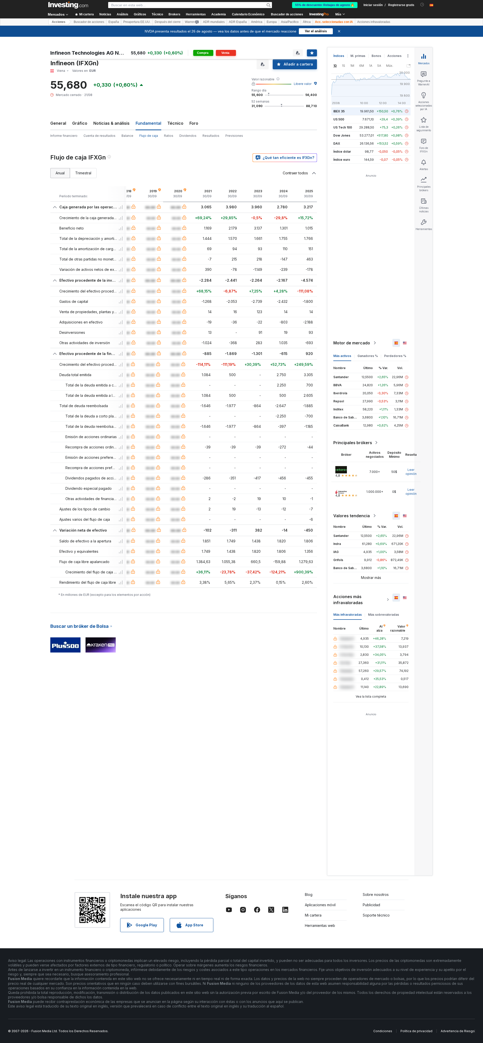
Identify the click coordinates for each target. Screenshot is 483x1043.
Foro (193, 123)
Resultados (211, 136)
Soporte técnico (376, 915)
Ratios (168, 136)
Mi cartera (313, 915)
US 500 (338, 119)
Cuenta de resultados (99, 136)
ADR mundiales (214, 22)
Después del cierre (168, 22)
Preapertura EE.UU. (136, 22)
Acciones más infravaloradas (348, 599)
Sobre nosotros (376, 894)
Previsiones (234, 136)
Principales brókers (352, 442)
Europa (272, 22)
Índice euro (341, 159)
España (113, 22)
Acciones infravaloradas (373, 22)
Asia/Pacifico (290, 22)
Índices (338, 56)
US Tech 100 (342, 127)
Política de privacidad (416, 1031)
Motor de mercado (351, 342)
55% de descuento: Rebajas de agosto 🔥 (324, 5)
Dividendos (187, 136)
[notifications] (422, 4)
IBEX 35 (339, 111)
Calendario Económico (248, 14)
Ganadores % (367, 356)
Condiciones (382, 1031)
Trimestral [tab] (83, 173)
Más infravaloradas (347, 614)
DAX (336, 143)
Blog (308, 894)
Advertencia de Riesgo (458, 1031)
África (307, 22)
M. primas (357, 56)
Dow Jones (341, 135)
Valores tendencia (351, 515)
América (256, 22)
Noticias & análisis (111, 123)
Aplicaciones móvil (320, 905)
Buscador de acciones (287, 14)
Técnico (175, 123)
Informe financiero (63, 136)
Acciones (58, 22)
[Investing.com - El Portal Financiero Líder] (68, 5)
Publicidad (371, 905)
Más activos (342, 356)
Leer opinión (411, 472)
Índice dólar (342, 151)
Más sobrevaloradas (383, 614)
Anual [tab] (60, 173)
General (58, 123)
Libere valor (302, 84)
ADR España (238, 22)
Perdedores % (395, 356)
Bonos (376, 56)
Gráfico (79, 123)
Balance (127, 136)
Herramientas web (320, 925)
